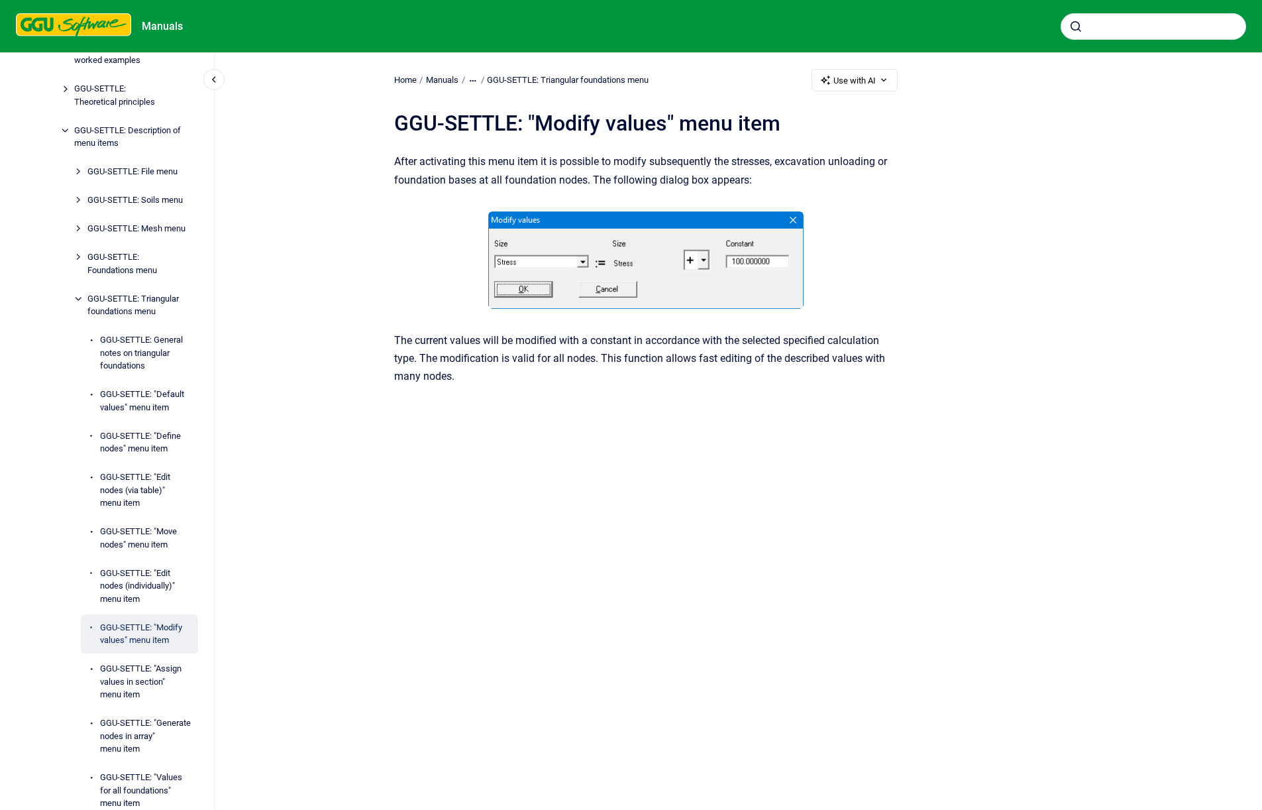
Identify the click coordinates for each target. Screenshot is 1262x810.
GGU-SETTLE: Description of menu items (127, 136)
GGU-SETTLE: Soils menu (135, 200)
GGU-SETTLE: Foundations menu (122, 263)
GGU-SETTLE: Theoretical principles (114, 95)
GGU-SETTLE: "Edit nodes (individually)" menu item (137, 586)
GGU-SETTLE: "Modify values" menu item (141, 634)
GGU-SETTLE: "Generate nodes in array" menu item (145, 736)
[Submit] (1075, 26)
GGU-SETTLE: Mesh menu (136, 228)
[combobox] (1153, 26)
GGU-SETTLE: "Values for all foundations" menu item (141, 790)
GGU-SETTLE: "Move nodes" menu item (138, 538)
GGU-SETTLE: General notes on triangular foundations (141, 353)
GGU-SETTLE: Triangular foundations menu (133, 305)
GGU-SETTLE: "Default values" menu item (142, 400)
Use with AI (854, 81)
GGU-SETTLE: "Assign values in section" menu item (141, 681)
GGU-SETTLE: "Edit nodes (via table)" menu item (135, 490)
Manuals (162, 26)
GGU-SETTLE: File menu (132, 171)
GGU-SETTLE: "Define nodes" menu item (140, 442)
